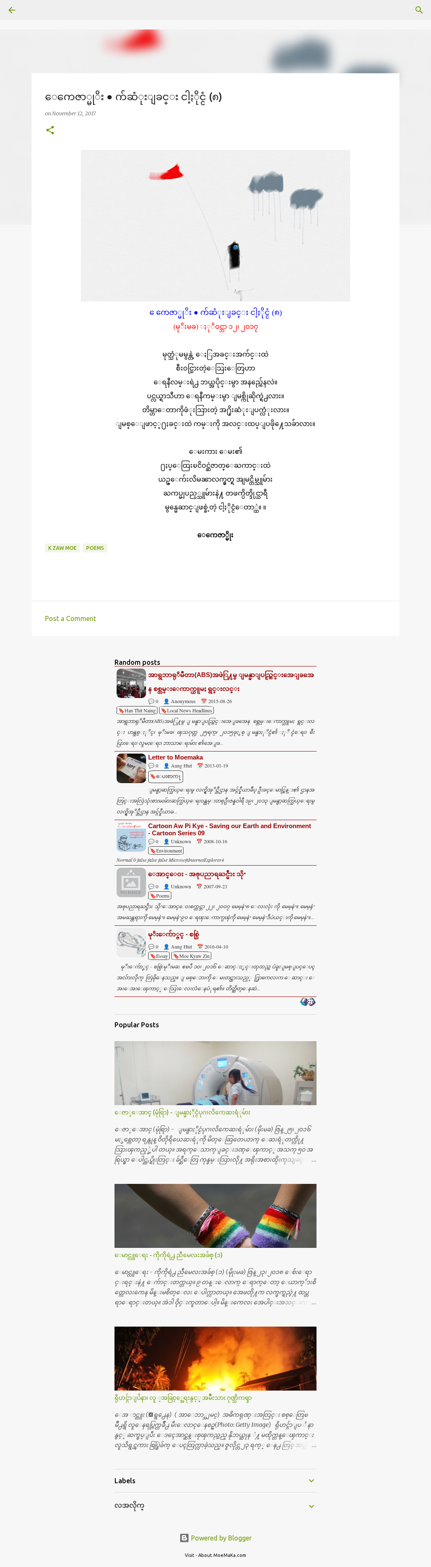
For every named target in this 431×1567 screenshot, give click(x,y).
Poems (95, 548)
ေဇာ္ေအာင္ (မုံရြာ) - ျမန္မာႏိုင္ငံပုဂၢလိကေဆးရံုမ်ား (182, 1112)
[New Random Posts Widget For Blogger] (308, 1002)
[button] (50, 130)
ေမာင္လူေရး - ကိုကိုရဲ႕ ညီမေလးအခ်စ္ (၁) (168, 1255)
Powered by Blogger (220, 1538)
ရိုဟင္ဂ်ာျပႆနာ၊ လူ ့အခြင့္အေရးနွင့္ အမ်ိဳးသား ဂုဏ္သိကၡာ (183, 1397)
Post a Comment (70, 618)
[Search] (35, 10)
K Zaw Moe (62, 548)
